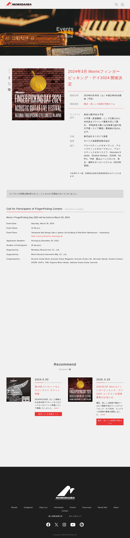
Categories (28, 507)
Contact (65, 511)
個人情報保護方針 (55, 516)
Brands (14, 507)
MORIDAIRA (18, 4)
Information (59, 507)
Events (73, 507)
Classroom (86, 507)
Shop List (43, 507)
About (116, 507)
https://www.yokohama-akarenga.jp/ (47, 236)
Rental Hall (102, 507)
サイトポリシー (75, 516)
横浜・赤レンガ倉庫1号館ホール (99, 104)
